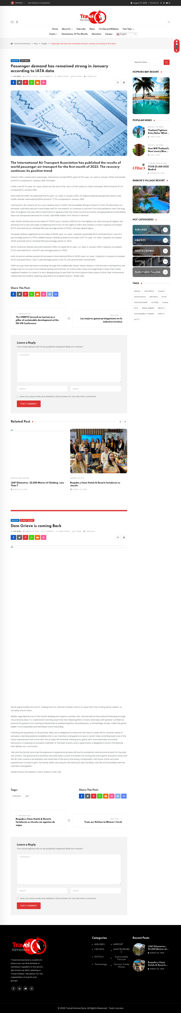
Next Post (114, 315)
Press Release (23, 478)
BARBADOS (17, 796)
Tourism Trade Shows (157, 163)
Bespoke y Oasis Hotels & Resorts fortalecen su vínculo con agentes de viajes (35, 822)
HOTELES (155, 302)
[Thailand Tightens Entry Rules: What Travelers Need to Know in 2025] (139, 132)
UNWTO (161, 313)
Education (96, 34)
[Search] (169, 22)
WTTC (137, 319)
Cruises (161, 291)
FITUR (164, 296)
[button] (120, 421)
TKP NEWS (17, 76)
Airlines (137, 291)
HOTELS (81, 478)
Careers (108, 34)
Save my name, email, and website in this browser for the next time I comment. (58, 396)
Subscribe (81, 29)
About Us (66, 29)
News (92, 29)
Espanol (73, 478)
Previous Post (25, 314)
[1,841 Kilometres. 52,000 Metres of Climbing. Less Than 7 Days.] (139, 949)
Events (52, 34)
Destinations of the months (75, 34)
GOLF (27, 796)
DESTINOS (153, 296)
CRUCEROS (149, 291)
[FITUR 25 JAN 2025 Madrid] (139, 168)
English (123, 34)
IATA (136, 308)
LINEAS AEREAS (148, 308)
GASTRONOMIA (141, 302)
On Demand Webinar (109, 29)
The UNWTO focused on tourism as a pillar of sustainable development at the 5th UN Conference (37, 320)
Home (55, 29)
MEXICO (161, 308)
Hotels (165, 302)
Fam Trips (127, 29)
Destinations (140, 296)
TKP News (160, 127)
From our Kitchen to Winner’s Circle (42, 3)
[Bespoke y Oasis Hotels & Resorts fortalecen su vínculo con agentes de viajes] (139, 965)
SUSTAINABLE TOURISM (144, 313)
